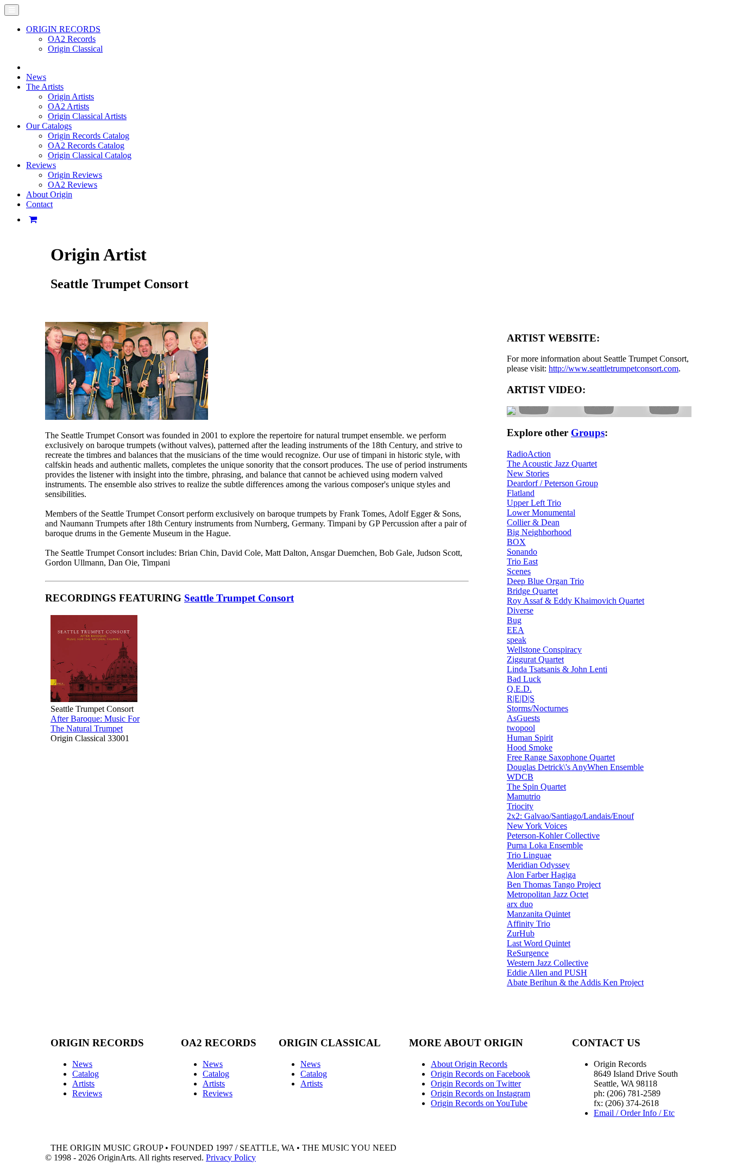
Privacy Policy (231, 1157)
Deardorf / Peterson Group (552, 483)
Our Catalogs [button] (49, 126)
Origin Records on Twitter (476, 1083)
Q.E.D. (519, 688)
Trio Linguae (529, 855)
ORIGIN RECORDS (63, 29)
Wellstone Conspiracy (544, 649)
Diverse (520, 610)
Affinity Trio (528, 923)
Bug (514, 620)
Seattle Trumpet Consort (239, 598)
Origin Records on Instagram (480, 1093)
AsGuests (523, 718)
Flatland (521, 493)
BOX (516, 542)
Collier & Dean (533, 522)
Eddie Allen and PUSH (547, 972)
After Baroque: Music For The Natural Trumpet (95, 723)
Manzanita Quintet (538, 913)
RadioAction (529, 453)
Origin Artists (71, 96)
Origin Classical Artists (87, 116)
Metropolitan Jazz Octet (547, 894)
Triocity (520, 806)
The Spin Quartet (536, 786)
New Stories (528, 473)
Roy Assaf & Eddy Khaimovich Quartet (575, 600)
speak (516, 639)
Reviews (87, 1093)
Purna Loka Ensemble (545, 845)
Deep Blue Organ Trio (545, 581)
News (36, 77)
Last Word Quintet (538, 943)
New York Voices (537, 825)
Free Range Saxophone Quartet (561, 757)
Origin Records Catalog (88, 135)
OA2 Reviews (72, 184)
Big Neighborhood (539, 532)
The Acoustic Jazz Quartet (552, 463)
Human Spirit (530, 737)
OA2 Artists (68, 106)
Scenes (519, 571)
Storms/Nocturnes (537, 708)
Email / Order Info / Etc (634, 1113)
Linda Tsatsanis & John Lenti (557, 669)
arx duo (520, 904)
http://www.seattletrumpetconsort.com (613, 368)
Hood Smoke (529, 747)
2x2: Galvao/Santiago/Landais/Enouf (570, 816)
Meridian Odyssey (538, 865)
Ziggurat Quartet (535, 659)
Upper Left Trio (534, 502)
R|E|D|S (521, 698)
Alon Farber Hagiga (541, 874)
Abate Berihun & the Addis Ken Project (575, 982)
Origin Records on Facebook (480, 1073)
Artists (83, 1083)
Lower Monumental (541, 512)
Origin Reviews (75, 174)
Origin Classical (75, 48)
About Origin (49, 194)
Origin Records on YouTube (479, 1103)
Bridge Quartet (532, 590)
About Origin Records (469, 1064)
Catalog (85, 1073)
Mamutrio (523, 796)
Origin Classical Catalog (89, 155)
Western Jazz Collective (547, 962)
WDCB (520, 776)
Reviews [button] (41, 165)
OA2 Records (72, 39)
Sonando (522, 551)
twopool (521, 728)
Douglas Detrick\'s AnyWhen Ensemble (575, 767)
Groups (588, 432)
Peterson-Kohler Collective (553, 835)
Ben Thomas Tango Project (554, 884)
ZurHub (521, 933)
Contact (39, 204)
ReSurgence (528, 953)
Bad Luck (524, 679)
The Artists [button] (45, 86)
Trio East (522, 561)
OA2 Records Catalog (86, 145)
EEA (515, 630)
